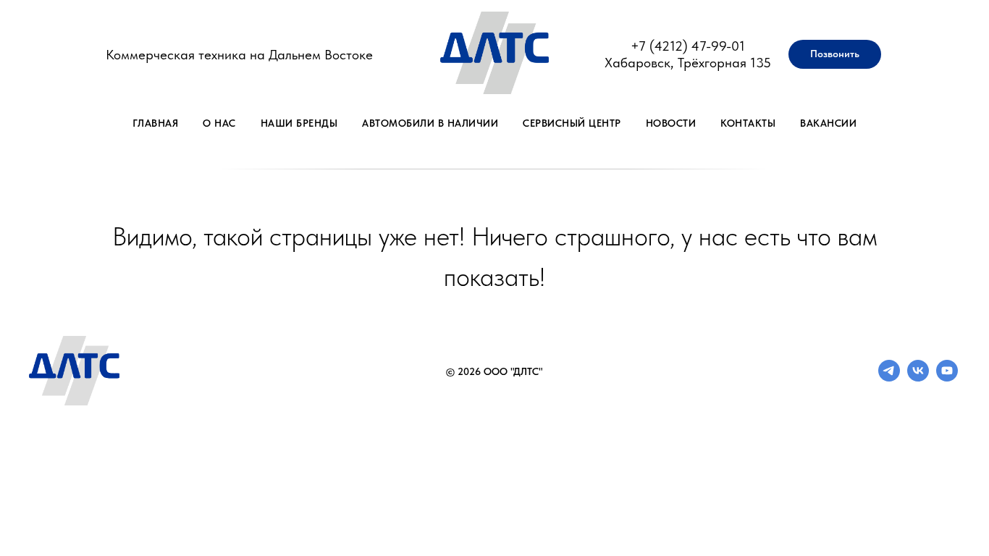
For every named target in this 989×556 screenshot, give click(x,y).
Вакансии (828, 123)
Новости (671, 123)
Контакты (747, 123)
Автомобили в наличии (430, 123)
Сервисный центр (572, 123)
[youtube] (947, 377)
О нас (219, 123)
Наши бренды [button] (299, 123)
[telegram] (889, 377)
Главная (155, 123)
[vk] (918, 377)
